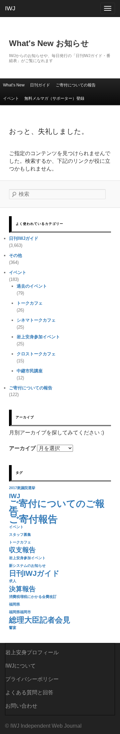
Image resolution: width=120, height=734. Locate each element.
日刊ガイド (40, 85)
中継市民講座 (30, 370)
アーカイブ (22, 448)
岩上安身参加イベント (38, 336)
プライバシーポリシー (32, 679)
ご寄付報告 (33, 519)
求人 (12, 581)
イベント (11, 98)
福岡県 (14, 604)
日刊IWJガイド (23, 238)
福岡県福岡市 (20, 612)
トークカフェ (30, 303)
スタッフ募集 (20, 534)
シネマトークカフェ (36, 320)
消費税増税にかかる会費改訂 (33, 597)
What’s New (14, 85)
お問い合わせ (21, 706)
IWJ (10, 8)
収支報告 (22, 550)
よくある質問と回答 (29, 692)
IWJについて (20, 666)
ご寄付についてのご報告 (57, 507)
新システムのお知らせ (27, 566)
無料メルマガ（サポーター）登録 (54, 98)
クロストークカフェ (36, 353)
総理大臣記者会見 (39, 620)
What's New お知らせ (49, 43)
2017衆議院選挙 (22, 488)
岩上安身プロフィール (32, 652)
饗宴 (12, 628)
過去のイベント (32, 286)
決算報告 (22, 589)
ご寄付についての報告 (76, 85)
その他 (15, 255)
